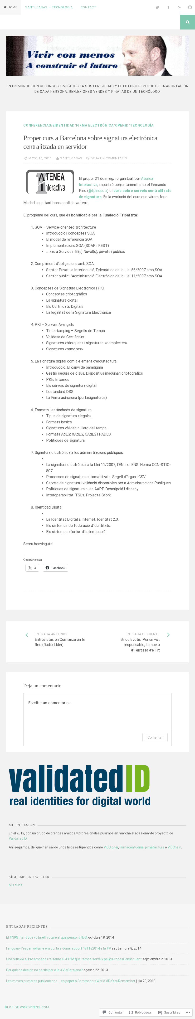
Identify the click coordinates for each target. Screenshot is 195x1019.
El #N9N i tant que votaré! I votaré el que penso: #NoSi (47, 937)
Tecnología (142, 125)
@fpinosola (97, 190)
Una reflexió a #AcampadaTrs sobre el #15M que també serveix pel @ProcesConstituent (74, 959)
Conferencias (37, 125)
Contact (88, 7)
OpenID (122, 125)
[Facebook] (168, 7)
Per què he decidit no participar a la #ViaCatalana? (44, 970)
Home (12, 7)
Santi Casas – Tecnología (49, 7)
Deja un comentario (109, 158)
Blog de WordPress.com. (27, 1007)
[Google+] (179, 7)
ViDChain (174, 847)
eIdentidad (64, 125)
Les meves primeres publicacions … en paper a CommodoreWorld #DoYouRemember (70, 981)
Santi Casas (71, 158)
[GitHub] (190, 7)
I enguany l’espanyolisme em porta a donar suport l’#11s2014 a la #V (58, 948)
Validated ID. (18, 838)
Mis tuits (15, 885)
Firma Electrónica (95, 125)
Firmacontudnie (132, 847)
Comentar (155, 737)
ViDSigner (111, 847)
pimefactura (154, 847)
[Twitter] (158, 7)
